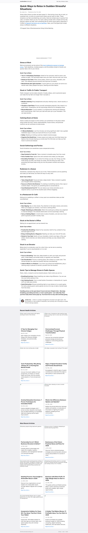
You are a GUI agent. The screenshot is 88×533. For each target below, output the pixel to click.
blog (60, 1)
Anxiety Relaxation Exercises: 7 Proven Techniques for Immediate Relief (31, 401)
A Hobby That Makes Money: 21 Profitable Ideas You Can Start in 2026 (56, 513)
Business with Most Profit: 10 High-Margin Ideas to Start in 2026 (55, 478)
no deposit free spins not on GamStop (36, 23)
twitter (67, 531)
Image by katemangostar (41, 58)
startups (63, 1)
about (66, 1)
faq (57, 1)
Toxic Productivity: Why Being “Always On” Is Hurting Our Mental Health (31, 365)
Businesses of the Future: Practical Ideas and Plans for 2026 (54, 444)
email (63, 531)
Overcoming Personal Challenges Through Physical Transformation (55, 331)
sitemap (59, 531)
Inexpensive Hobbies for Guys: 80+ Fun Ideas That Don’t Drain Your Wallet (31, 513)
